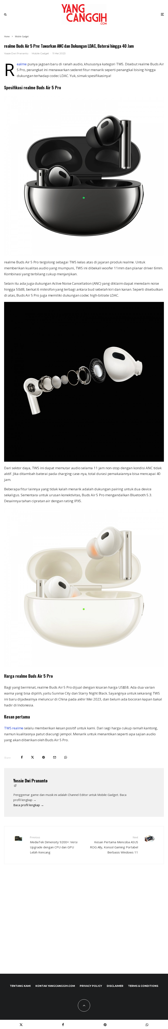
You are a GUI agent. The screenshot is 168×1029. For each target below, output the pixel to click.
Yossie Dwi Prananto (16, 53)
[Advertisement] (84, 927)
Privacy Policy (91, 985)
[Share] (22, 757)
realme (22, 64)
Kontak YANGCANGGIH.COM (55, 985)
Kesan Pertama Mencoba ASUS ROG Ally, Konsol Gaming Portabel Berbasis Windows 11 (114, 845)
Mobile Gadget (40, 53)
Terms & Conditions (143, 985)
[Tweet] (32, 757)
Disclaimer (115, 985)
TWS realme (13, 728)
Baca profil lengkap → (28, 805)
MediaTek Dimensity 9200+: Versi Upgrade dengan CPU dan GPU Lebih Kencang (53, 845)
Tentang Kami (20, 985)
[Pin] (43, 757)
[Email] (54, 757)
